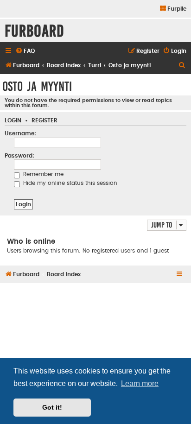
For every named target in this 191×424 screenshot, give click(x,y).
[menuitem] (172, 9)
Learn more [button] (140, 383)
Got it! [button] (52, 407)
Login (13, 120)
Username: (20, 133)
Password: (19, 155)
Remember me (42, 174)
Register (44, 120)
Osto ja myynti (37, 86)
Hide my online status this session (69, 183)
